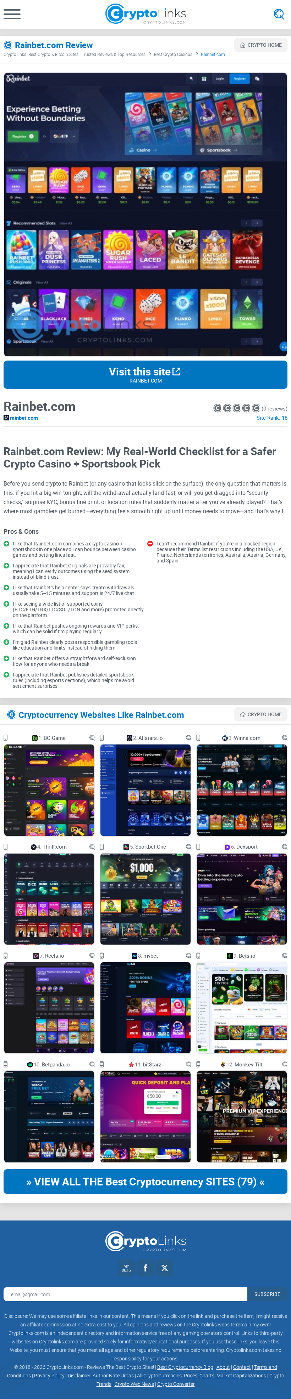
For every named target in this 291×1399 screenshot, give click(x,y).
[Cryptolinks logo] (145, 14)
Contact (242, 1367)
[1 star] (218, 408)
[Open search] (278, 14)
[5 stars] (256, 408)
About (223, 1367)
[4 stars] (247, 408)
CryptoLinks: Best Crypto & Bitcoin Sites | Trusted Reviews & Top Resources (75, 54)
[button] (12, 14)
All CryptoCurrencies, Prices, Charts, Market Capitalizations (201, 1375)
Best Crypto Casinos (173, 54)
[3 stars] (237, 408)
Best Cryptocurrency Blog (185, 1367)
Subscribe (267, 1294)
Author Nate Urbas (113, 1375)
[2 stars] (227, 408)
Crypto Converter (176, 1384)
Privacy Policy (49, 1375)
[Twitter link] (164, 1267)
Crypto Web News (134, 1384)
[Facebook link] (145, 1267)
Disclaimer (79, 1375)
